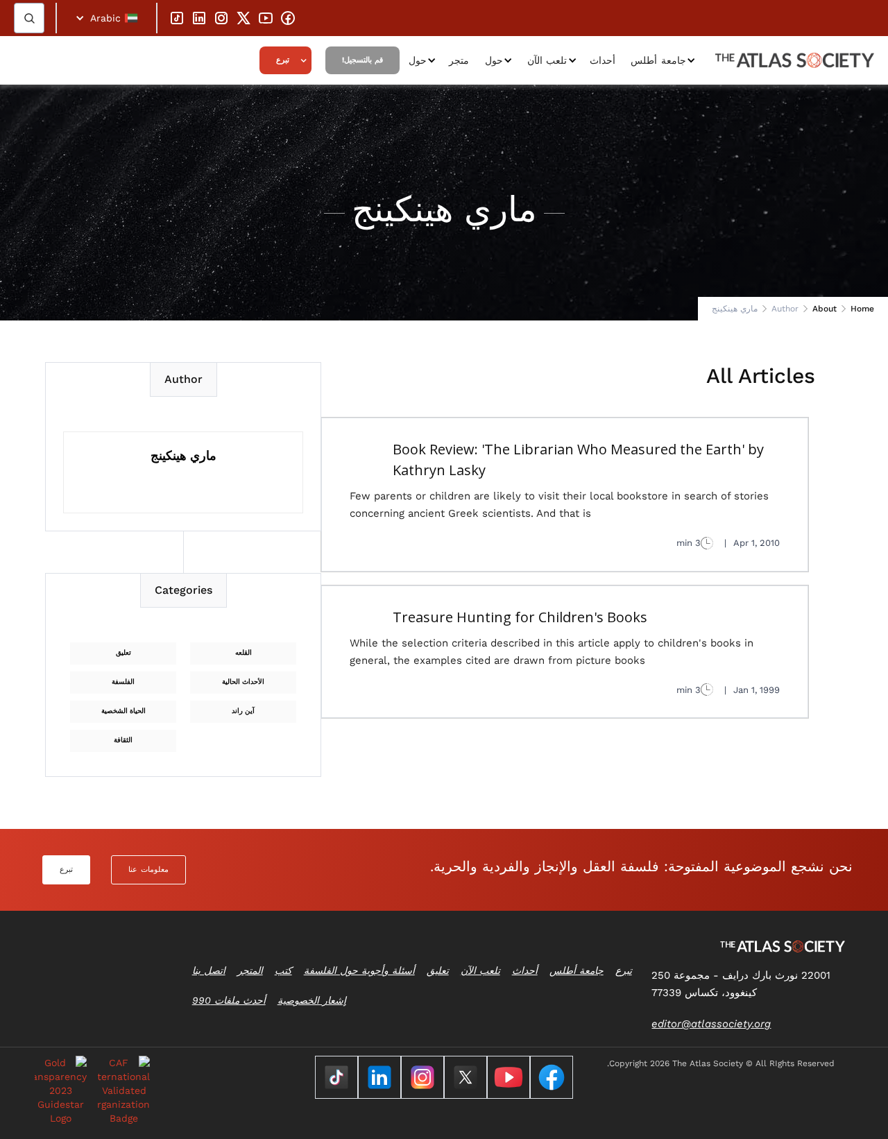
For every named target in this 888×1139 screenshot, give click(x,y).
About (824, 309)
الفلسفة (123, 681)
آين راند (243, 710)
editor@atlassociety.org (711, 1024)
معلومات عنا (148, 869)
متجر (459, 60)
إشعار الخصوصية (312, 1000)
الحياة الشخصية (123, 710)
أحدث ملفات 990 (229, 1000)
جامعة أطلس (658, 60)
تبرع (282, 60)
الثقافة (123, 740)
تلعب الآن (547, 60)
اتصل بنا (208, 970)
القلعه (243, 652)
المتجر (250, 970)
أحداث (602, 60)
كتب (283, 970)
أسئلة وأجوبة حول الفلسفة (359, 970)
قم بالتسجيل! (362, 60)
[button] (106, 18)
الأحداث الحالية (243, 681)
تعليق (123, 652)
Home (862, 309)
